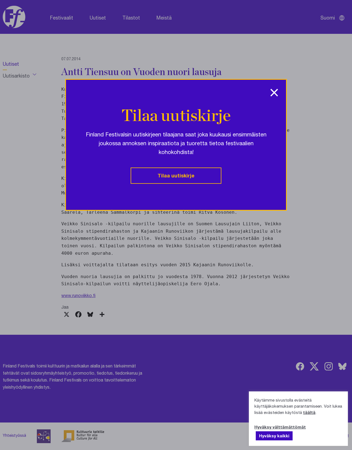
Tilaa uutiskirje (176, 175)
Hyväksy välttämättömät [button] (280, 426)
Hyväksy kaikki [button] (274, 435)
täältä (309, 412)
